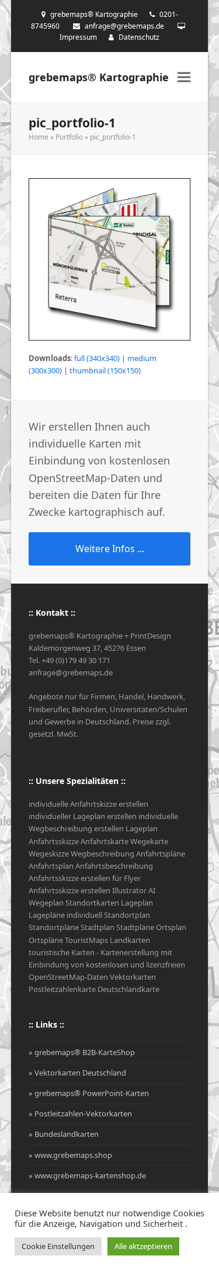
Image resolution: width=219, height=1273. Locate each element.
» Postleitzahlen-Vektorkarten (80, 1113)
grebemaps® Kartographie (99, 77)
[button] (184, 77)
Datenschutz (139, 37)
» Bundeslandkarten (64, 1134)
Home (38, 137)
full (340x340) (97, 358)
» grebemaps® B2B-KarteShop (82, 1052)
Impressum (78, 37)
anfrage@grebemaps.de (124, 26)
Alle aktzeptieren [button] (143, 1246)
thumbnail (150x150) (105, 370)
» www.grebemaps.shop (70, 1155)
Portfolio (69, 137)
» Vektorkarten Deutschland (77, 1072)
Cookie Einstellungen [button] (58, 1246)
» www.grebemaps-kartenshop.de (87, 1175)
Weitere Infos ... (109, 548)
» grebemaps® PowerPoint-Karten (89, 1093)
